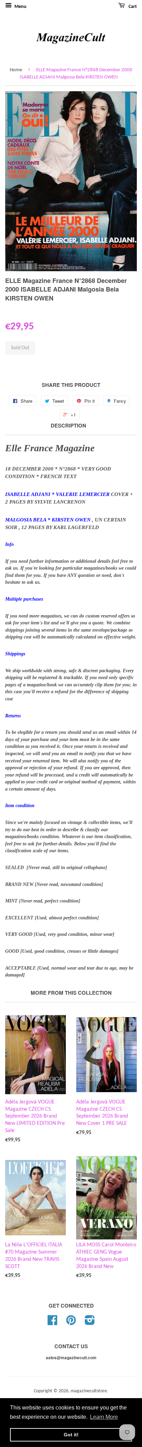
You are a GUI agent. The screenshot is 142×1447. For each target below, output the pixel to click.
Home (16, 70)
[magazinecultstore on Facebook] (52, 1323)
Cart (132, 6)
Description (68, 425)
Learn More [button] (104, 1417)
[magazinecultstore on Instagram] (89, 1323)
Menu (20, 6)
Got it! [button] (71, 1434)
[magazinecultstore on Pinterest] (71, 1323)
